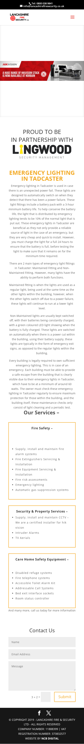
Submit (64, 696)
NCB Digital (50, 738)
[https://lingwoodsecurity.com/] (42, 152)
